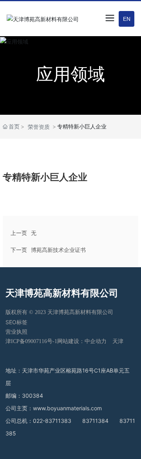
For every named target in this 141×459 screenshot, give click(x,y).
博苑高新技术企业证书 (58, 249)
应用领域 (70, 73)
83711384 (95, 420)
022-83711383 (52, 420)
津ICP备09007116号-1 (31, 341)
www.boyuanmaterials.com (67, 408)
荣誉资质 (39, 126)
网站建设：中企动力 (82, 341)
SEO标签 (16, 322)
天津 (117, 341)
